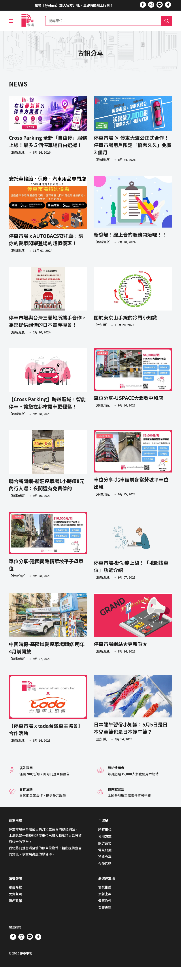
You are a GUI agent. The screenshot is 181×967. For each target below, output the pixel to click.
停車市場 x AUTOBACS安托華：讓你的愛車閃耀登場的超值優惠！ (46, 239)
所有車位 (104, 829)
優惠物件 (104, 900)
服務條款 (15, 887)
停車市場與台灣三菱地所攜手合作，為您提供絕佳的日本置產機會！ (48, 321)
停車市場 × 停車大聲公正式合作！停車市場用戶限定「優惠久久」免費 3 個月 (133, 145)
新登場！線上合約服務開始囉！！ (130, 234)
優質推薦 (104, 887)
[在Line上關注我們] (159, 5)
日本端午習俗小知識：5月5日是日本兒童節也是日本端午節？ (131, 728)
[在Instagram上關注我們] (151, 4)
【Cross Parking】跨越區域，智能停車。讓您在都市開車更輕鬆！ (47, 402)
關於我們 (104, 843)
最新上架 (104, 894)
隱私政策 (15, 900)
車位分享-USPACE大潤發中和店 (128, 397)
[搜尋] (166, 21)
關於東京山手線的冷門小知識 (125, 317)
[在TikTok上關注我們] (168, 4)
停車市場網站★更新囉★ (120, 643)
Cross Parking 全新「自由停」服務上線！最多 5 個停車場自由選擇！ (48, 141)
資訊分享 (104, 856)
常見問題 (104, 850)
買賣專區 (104, 907)
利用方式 (104, 836)
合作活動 (104, 863)
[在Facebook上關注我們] (143, 4)
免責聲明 (15, 894)
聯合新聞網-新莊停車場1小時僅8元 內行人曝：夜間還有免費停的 (46, 484)
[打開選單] (11, 21)
